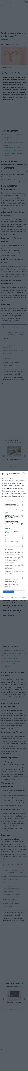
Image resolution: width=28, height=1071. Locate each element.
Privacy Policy (22, 597)
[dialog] (14, 535)
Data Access (14, 597)
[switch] (22, 505)
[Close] (24, 473)
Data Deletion (5, 597)
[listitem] (14, 501)
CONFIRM (8, 591)
